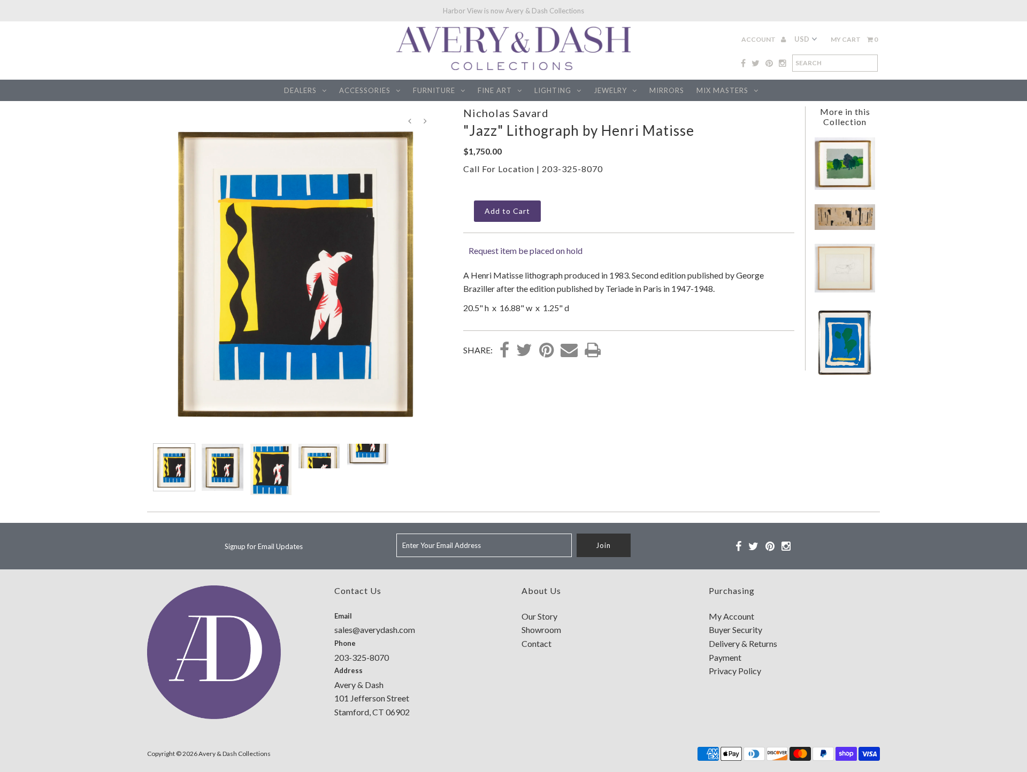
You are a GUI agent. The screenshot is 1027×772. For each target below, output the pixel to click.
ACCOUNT (759, 39)
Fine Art (495, 90)
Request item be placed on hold (526, 250)
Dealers (300, 90)
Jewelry (610, 90)
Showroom (541, 629)
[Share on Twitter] (524, 351)
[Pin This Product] (546, 351)
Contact (536, 643)
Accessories (364, 90)
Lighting (552, 90)
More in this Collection (845, 116)
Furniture (434, 90)
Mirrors (666, 90)
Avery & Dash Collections (234, 754)
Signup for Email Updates (264, 546)
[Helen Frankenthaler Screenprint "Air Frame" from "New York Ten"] (845, 374)
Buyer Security (735, 629)
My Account (731, 616)
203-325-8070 (572, 169)
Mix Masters (722, 90)
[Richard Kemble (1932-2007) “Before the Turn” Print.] (845, 186)
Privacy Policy (735, 671)
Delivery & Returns (743, 643)
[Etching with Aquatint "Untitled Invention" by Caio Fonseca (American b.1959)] (845, 226)
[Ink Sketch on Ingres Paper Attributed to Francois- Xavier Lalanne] (845, 289)
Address (348, 670)
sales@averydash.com (374, 629)
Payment (725, 657)
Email (343, 616)
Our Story (539, 616)
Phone (345, 643)
